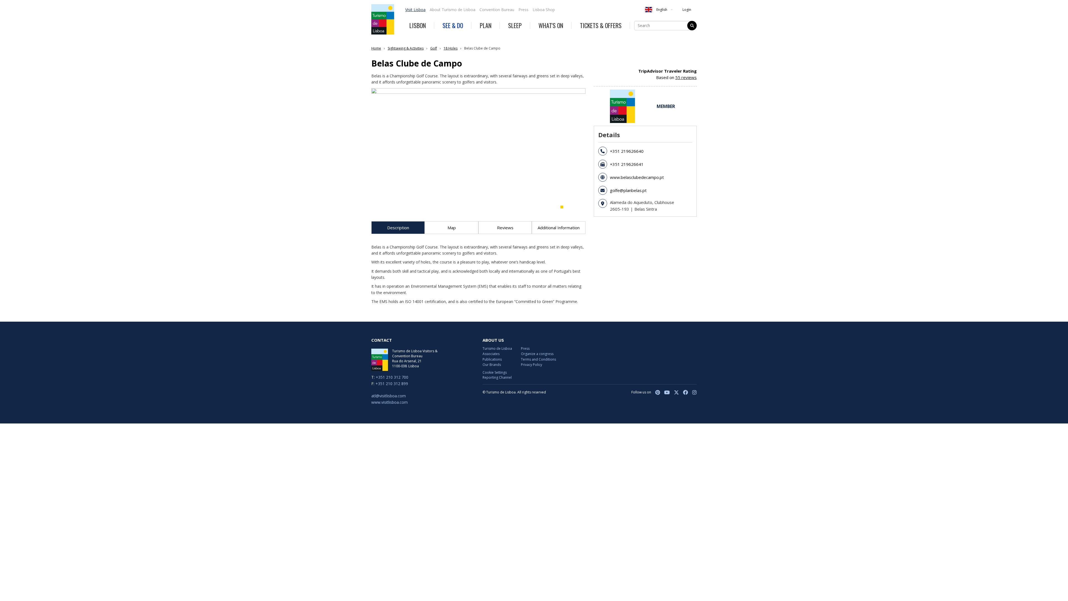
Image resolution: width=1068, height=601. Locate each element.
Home (376, 48)
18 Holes (451, 48)
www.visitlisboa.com (389, 402)
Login (687, 9)
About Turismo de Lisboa (452, 9)
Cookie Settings (495, 372)
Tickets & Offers (601, 25)
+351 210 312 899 (391, 383)
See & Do (452, 25)
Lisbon (417, 25)
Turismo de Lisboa (497, 348)
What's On (550, 25)
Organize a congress (537, 353)
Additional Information (559, 227)
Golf (433, 48)
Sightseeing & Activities (406, 48)
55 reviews (686, 77)
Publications (492, 359)
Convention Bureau (496, 9)
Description (398, 227)
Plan (485, 25)
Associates (491, 353)
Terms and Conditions (538, 359)
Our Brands (492, 364)
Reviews (505, 227)
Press (523, 9)
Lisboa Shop (544, 9)
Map (452, 227)
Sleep (515, 25)
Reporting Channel (497, 377)
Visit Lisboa (415, 9)
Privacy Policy (531, 364)
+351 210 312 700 (392, 377)
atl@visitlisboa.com (388, 395)
